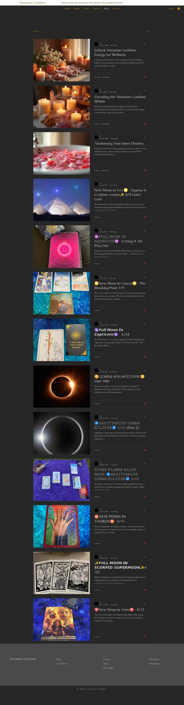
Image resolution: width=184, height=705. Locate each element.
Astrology (108, 668)
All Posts (36, 31)
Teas (105, 663)
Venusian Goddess (23, 659)
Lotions (107, 659)
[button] (178, 8)
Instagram (154, 663)
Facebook (154, 659)
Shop (58, 659)
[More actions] (145, 44)
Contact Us (62, 663)
